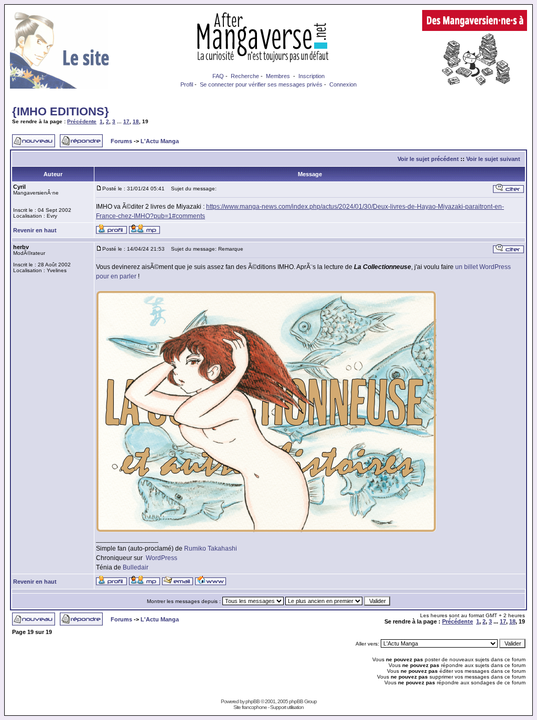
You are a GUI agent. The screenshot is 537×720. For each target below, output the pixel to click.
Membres (278, 76)
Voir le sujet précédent (428, 159)
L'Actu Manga (160, 141)
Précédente (81, 121)
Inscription (311, 76)
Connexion (343, 84)
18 (136, 121)
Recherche (245, 76)
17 (126, 121)
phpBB (252, 701)
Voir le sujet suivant (493, 159)
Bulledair (135, 567)
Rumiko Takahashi (210, 548)
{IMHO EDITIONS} (60, 111)
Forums (121, 141)
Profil (186, 84)
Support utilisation (287, 707)
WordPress (161, 558)
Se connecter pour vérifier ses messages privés (261, 84)
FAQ (218, 76)
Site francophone (250, 707)
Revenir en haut (35, 230)
